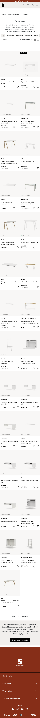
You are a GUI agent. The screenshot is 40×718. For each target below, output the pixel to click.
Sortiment (6, 683)
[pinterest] (22, 709)
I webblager (10, 35)
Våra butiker (7, 691)
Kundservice (7, 676)
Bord (9, 14)
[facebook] (13, 709)
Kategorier (19, 35)
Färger (36, 35)
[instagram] (18, 709)
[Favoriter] (28, 5)
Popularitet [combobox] (26, 39)
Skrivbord (16, 14)
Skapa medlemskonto (20, 640)
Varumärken (28, 35)
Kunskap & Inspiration (11, 698)
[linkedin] (27, 709)
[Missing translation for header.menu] (37, 5)
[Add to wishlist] (14, 86)
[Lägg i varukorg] (18, 86)
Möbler (4, 14)
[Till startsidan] (3, 5)
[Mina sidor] (23, 5)
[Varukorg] (32, 5)
